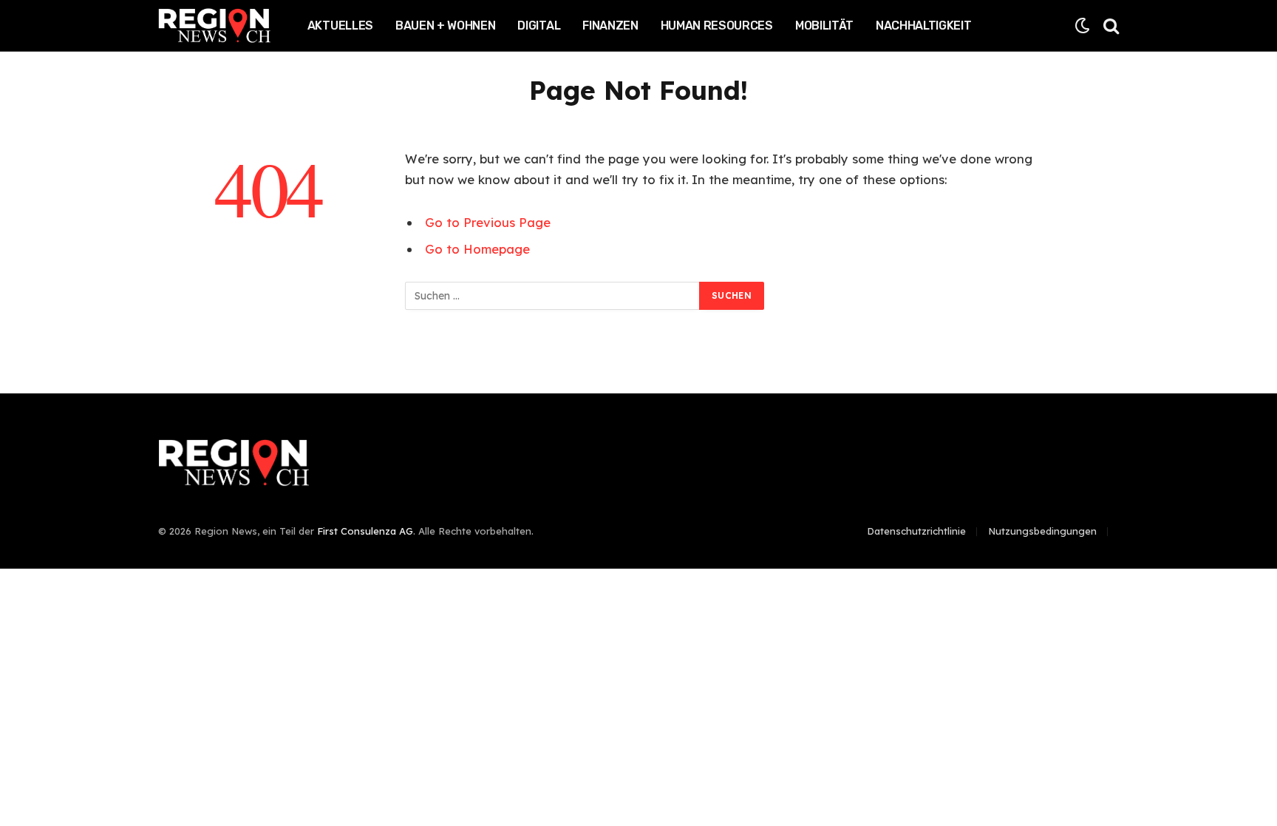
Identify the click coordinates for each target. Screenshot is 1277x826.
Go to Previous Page (488, 222)
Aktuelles (340, 25)
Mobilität (824, 25)
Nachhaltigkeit (924, 25)
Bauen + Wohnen (445, 25)
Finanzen (610, 25)
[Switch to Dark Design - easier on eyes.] (1082, 25)
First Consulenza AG (365, 531)
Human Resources (717, 25)
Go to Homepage (477, 249)
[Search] (1109, 25)
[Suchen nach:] (553, 296)
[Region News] (214, 26)
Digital (538, 25)
